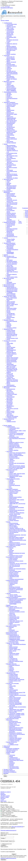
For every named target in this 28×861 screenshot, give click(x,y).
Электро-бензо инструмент (10, 92)
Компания (3, 794)
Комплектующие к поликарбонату (11, 245)
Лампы (8, 107)
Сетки (8, 42)
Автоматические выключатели (11, 127)
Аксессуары (9, 265)
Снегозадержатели (11, 158)
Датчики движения (11, 142)
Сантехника (7, 55)
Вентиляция (9, 260)
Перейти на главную (6, 791)
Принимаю (3, 859)
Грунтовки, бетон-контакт (15, 447)
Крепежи (9, 420)
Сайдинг (6, 237)
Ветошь (8, 310)
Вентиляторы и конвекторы (10, 230)
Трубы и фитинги (11, 214)
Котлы (8, 227)
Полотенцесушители (12, 65)
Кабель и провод (11, 106)
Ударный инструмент (12, 394)
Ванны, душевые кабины (15, 454)
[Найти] (1, 19)
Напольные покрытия (9, 81)
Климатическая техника (9, 222)
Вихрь (8, 101)
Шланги (9, 205)
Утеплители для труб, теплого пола (12, 200)
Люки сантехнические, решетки (17, 465)
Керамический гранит (12, 291)
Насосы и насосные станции (16, 560)
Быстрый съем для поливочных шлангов (12, 71)
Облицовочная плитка (12, 288)
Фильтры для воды (11, 213)
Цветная (9, 180)
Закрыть (14, 854)
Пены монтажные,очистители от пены (12, 40)
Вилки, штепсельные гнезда (16, 517)
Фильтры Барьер (11, 303)
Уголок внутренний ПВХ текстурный (11, 366)
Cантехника (12, 755)
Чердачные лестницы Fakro (16, 538)
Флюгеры (9, 159)
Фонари (8, 108)
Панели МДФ (10, 348)
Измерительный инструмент (10, 397)
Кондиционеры (10, 235)
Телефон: (3, 838)
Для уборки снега (11, 314)
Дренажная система (11, 217)
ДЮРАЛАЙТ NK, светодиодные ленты (12, 120)
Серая (8, 181)
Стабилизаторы (10, 135)
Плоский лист (10, 163)
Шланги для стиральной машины (12, 207)
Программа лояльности (12, 749)
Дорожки (9, 323)
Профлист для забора (12, 146)
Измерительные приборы (10, 111)
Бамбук (8, 344)
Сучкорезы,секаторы (12, 417)
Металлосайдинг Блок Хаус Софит (12, 156)
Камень (8, 275)
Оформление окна (8, 329)
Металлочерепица (11, 145)
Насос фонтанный (11, 121)
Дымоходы (9, 226)
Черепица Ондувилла (12, 174)
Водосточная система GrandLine (17, 529)
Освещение (12, 762)
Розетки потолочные (12, 361)
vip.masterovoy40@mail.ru (7, 7)
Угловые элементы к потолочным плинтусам (12, 355)
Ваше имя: (4, 835)
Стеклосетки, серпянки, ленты (11, 378)
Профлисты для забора (12, 177)
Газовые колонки (11, 224)
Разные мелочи (10, 112)
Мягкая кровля (10, 148)
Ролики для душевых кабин (16, 468)
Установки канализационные (11, 220)
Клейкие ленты (10, 392)
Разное (8, 306)
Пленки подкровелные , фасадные (17, 534)
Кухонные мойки (11, 64)
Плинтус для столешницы (10, 374)
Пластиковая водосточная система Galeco (12, 171)
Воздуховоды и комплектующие (11, 77)
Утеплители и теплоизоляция (10, 31)
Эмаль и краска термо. (12, 277)
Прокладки (9, 198)
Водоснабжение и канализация (8, 191)
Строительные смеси (12, 24)
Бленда (8, 339)
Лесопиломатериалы (12, 47)
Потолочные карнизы (12, 334)
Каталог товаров (5, 20)
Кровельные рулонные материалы (17, 544)
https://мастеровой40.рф (17, 826)
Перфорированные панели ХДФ (11, 350)
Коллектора (9, 209)
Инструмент (7, 387)
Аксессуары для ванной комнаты (11, 57)
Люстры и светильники (12, 103)
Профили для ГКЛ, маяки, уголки (11, 27)
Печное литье (10, 266)
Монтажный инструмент (10, 400)
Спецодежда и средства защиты (17, 734)
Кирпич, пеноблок (11, 54)
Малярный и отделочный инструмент (10, 403)
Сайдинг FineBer (11, 239)
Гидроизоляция (10, 29)
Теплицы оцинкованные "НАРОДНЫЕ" (10, 252)
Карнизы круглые (11, 333)
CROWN (9, 93)
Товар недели (20, 222)
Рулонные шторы (11, 331)
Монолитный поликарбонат (10, 247)
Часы (8, 280)
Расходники (9, 395)
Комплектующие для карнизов (16, 679)
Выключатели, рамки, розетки (16, 499)
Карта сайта (3, 801)
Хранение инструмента (12, 416)
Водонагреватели (11, 223)
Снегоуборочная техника (10, 386)
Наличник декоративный (10, 363)
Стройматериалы (8, 22)
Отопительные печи (11, 269)
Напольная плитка (11, 295)
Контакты (5, 773)
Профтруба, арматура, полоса (16, 442)
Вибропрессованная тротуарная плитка (11, 186)
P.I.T (8, 99)
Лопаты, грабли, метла (12, 304)
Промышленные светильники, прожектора (11, 124)
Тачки (8, 300)
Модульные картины (9, 278)
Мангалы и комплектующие (11, 316)
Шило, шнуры (10, 305)
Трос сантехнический (12, 204)
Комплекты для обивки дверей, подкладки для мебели (12, 381)
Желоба (8, 184)
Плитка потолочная (11, 360)
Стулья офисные (11, 313)
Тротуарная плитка (8, 179)
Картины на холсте (11, 283)
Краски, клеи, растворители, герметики (10, 34)
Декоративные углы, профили (16, 709)
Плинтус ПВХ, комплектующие (11, 86)
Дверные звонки (11, 129)
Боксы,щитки (10, 141)
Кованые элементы (11, 46)
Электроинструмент (14, 768)
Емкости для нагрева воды (15, 607)
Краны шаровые (11, 194)
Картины (9, 279)
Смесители (9, 68)
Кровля (5, 144)
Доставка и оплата (7, 769)
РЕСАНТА (9, 94)
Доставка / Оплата (10, 751)
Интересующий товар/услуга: (8, 841)
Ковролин (9, 325)
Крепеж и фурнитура (9, 419)
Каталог (3, 793)
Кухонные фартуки (11, 352)
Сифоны (9, 67)
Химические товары (12, 308)
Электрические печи (12, 267)
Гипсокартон (10, 25)
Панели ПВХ (10, 343)
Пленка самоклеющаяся (12, 357)
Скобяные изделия (11, 421)
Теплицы (11, 765)
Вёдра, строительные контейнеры (12, 298)
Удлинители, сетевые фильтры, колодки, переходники (12, 132)
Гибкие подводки (11, 193)
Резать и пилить (10, 411)
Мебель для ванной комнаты (16, 455)
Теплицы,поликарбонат (9, 243)
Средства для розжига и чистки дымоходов (12, 263)
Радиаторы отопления (12, 228)
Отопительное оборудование (16, 760)
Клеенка (9, 318)
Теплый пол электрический (10, 233)
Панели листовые (11, 347)
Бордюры (9, 183)
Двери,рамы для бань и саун (16, 620)
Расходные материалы (12, 98)
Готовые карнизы (11, 330)
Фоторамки (9, 282)
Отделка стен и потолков (10, 340)
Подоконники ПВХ (11, 37)
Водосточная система (9, 284)
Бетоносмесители (11, 389)
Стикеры (9, 346)
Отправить (3, 845)
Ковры (8, 322)
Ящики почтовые (11, 301)
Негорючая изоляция (12, 261)
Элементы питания (11, 118)
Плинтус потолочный (12, 359)
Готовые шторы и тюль (12, 338)
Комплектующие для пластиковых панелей (12, 368)
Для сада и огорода (11, 309)
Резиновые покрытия (12, 321)
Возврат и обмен (10, 752)
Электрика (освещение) (9, 102)
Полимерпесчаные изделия (15, 555)
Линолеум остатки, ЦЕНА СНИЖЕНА (11, 90)
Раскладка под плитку (12, 290)
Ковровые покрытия (9, 320)
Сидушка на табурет (11, 327)
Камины (6, 254)
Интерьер (11, 764)
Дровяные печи (10, 270)
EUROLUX (9, 97)
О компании (6, 747)
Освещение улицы (11, 105)
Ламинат (9, 84)
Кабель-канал (10, 116)
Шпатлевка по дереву (12, 49)
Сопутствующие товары (15, 571)
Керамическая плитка (9, 286)
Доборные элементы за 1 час (16, 528)
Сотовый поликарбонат (12, 249)
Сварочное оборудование (10, 414)
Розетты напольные (11, 88)
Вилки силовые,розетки (11, 137)
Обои (8, 342)
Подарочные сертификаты (12, 748)
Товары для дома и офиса (10, 296)
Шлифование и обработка (10, 406)
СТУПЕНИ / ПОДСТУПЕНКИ (11, 293)
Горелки (9, 312)
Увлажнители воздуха (12, 236)
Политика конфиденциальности (8, 830)
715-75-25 (5, 6)
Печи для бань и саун (9, 256)
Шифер (8, 52)
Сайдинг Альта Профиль (10, 241)
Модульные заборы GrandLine (11, 165)
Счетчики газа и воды (12, 202)
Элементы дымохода (12, 274)
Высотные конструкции (10, 391)
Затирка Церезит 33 (11, 287)
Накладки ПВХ (10, 376)
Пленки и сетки (10, 412)
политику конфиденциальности (8, 858)
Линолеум (9, 82)
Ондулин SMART (11, 149)
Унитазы (9, 69)
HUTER (8, 95)
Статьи (8, 753)
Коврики (9, 326)
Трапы (8, 218)
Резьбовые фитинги (11, 215)
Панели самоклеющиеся (10, 384)
